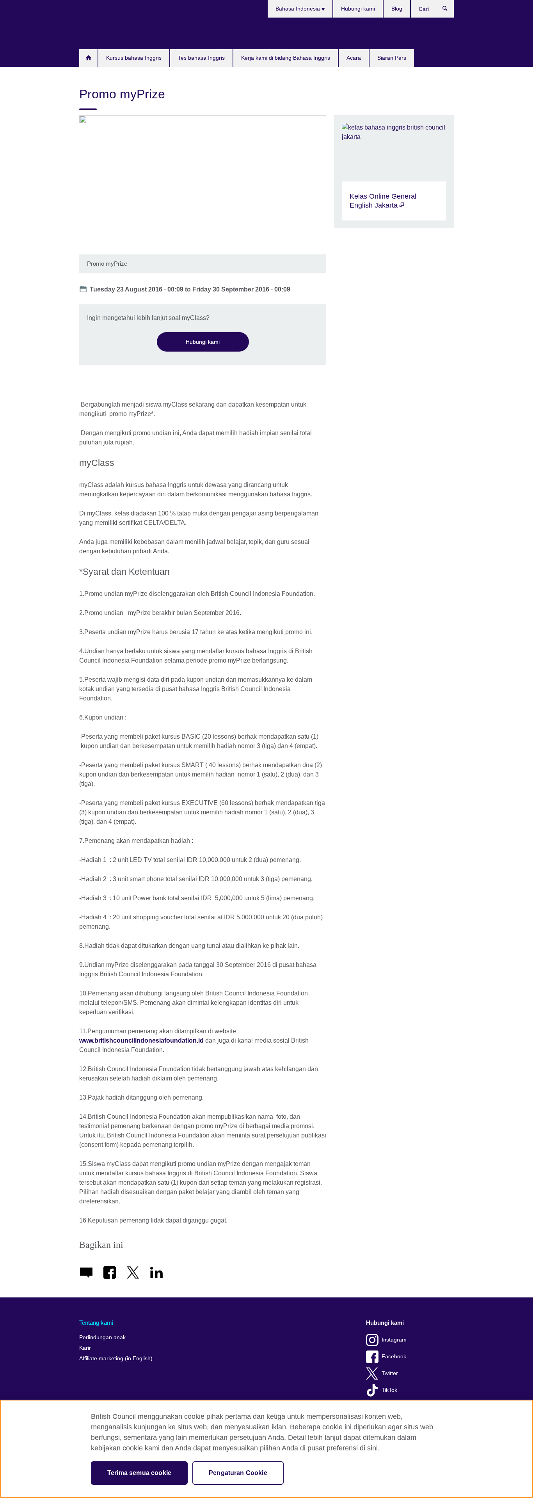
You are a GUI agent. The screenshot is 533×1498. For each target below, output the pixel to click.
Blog (396, 8)
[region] (266, 1449)
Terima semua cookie (139, 1473)
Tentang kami (96, 1322)
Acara (353, 58)
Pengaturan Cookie (238, 1473)
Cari (449, 10)
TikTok (389, 1390)
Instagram (394, 1340)
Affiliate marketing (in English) (116, 1358)
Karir (85, 1348)
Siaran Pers (391, 58)
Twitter (390, 1373)
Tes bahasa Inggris (201, 58)
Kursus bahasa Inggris (134, 58)
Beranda (88, 58)
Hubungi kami (358, 8)
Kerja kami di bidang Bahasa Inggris (285, 58)
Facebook (394, 1356)
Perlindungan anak (102, 1337)
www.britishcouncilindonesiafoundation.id (141, 1040)
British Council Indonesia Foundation (102, 33)
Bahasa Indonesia (298, 8)
